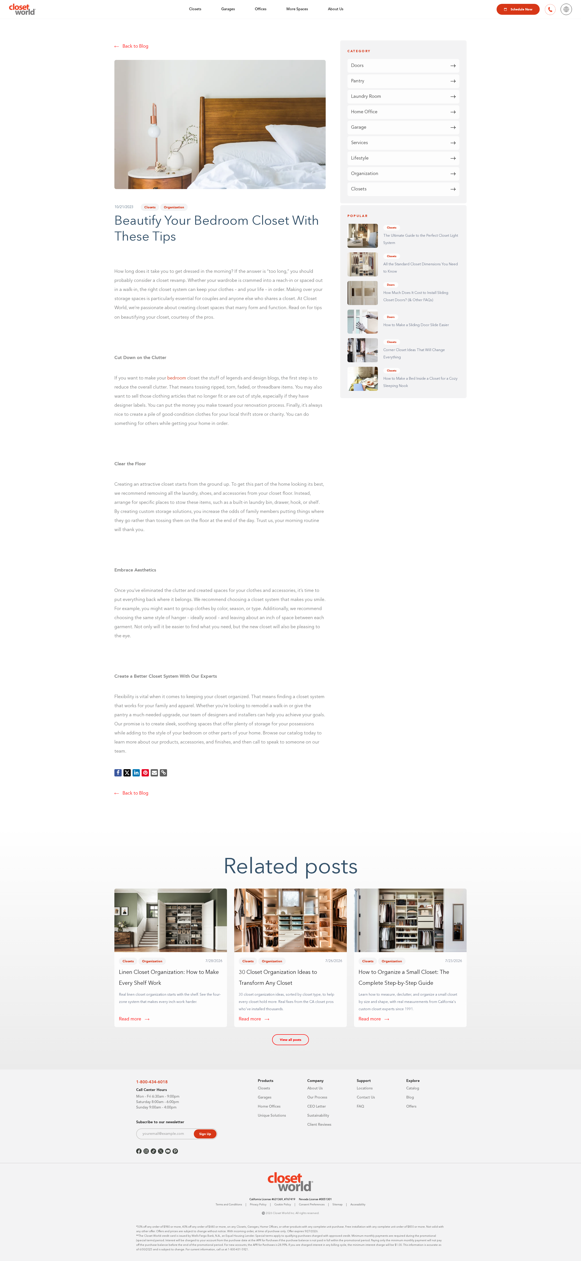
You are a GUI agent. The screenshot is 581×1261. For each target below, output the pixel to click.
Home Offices (269, 1106)
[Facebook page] (139, 1151)
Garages (228, 9)
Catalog (412, 1088)
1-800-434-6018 (152, 1082)
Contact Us (366, 1097)
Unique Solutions (272, 1116)
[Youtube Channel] (168, 1151)
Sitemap (337, 1204)
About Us (335, 9)
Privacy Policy (258, 1204)
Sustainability (318, 1116)
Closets (195, 9)
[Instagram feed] (146, 1151)
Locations (365, 1088)
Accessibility (357, 1204)
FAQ (360, 1106)
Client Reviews (319, 1125)
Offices (260, 9)
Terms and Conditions (229, 1204)
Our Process (317, 1097)
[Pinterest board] (175, 1151)
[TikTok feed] (153, 1151)
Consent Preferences (312, 1204)
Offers (411, 1106)
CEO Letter (316, 1106)
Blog (410, 1097)
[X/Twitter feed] (160, 1151)
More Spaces (297, 9)
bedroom (176, 378)
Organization (174, 207)
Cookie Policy (282, 1204)
